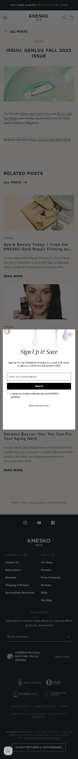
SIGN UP (39, 386)
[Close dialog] (70, 334)
